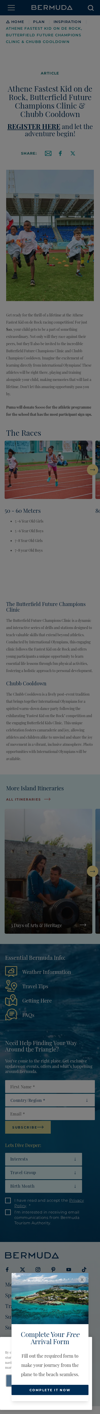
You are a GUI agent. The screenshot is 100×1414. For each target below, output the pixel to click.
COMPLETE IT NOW (50, 1390)
